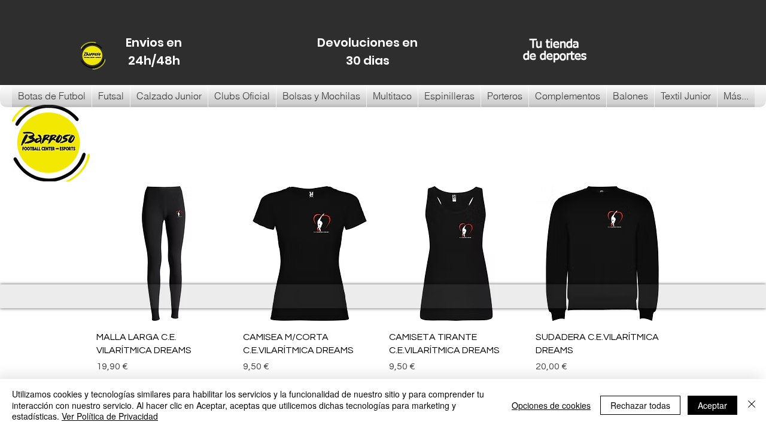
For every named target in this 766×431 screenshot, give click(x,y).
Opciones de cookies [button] (551, 405)
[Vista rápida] (163, 253)
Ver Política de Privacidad (110, 416)
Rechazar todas (640, 405)
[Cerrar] (751, 404)
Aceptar (712, 405)
